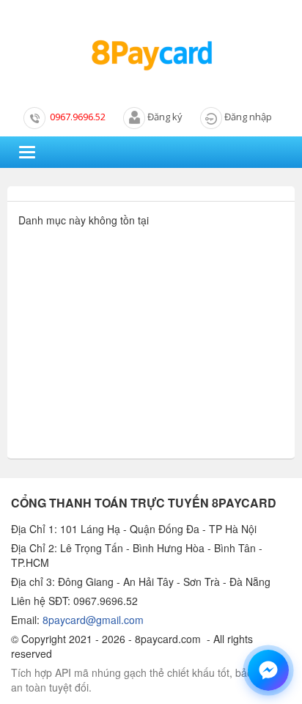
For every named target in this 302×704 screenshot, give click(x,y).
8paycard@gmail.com (93, 619)
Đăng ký (165, 116)
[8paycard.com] (151, 55)
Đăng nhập (248, 116)
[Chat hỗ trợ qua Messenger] (268, 670)
